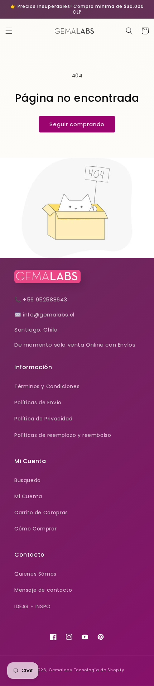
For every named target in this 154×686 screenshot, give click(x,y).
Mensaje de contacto (43, 590)
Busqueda (27, 480)
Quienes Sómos (35, 573)
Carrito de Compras (41, 512)
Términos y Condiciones (47, 386)
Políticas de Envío (38, 402)
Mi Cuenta (28, 496)
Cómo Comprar (35, 528)
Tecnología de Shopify (99, 670)
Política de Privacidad (43, 418)
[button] (9, 31)
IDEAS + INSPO (32, 606)
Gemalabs (60, 670)
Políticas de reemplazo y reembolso (62, 435)
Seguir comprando (77, 124)
